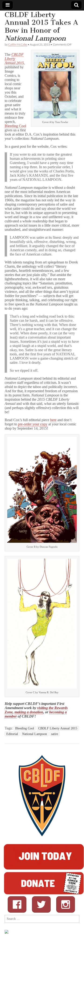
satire (54, 734)
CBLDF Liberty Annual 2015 (14, 59)
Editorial (12, 734)
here (53, 420)
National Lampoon (34, 734)
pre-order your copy (32, 424)
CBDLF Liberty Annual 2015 (57, 728)
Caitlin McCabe (17, 44)
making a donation (28, 712)
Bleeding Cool (15, 126)
